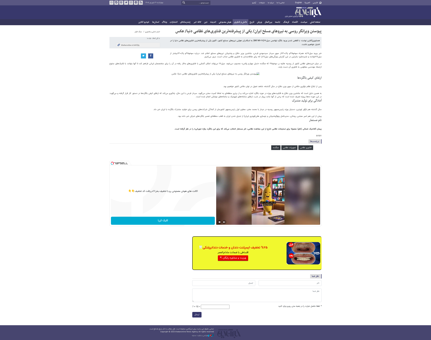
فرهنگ (286, 22)
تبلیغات (262, 2)
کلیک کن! (163, 221)
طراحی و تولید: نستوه (200, 335)
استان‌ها (155, 22)
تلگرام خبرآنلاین (136, 3)
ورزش (259, 22)
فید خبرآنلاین (141, 3)
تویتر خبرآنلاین (126, 3)
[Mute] (224, 222)
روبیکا (111, 3)
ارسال (196, 314)
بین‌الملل (268, 22)
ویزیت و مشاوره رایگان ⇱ (233, 258)
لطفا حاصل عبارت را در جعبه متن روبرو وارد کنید (300, 306)
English (298, 2)
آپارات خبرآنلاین (121, 3)
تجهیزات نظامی (289, 147)
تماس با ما (281, 2)
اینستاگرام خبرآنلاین (131, 3)
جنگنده (276, 147)
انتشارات (173, 22)
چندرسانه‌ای (185, 22)
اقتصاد (295, 22)
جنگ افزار (138, 31)
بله (116, 3)
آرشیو (254, 2)
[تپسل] (112, 163)
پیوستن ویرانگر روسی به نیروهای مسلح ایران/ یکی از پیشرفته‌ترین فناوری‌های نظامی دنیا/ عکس (248, 31)
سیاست (304, 22)
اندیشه (213, 22)
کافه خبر (197, 22)
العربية (307, 2)
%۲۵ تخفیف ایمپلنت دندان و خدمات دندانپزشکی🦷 (233, 247)
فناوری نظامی (305, 147)
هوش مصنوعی (225, 22)
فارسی (315, 2)
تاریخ (252, 22)
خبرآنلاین (303, 12)
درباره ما (271, 2)
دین (205, 22)
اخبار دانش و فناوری (152, 31)
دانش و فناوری (240, 22)
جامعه (277, 22)
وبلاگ (164, 22)
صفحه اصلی (315, 22)
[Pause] (220, 222)
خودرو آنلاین (144, 22)
